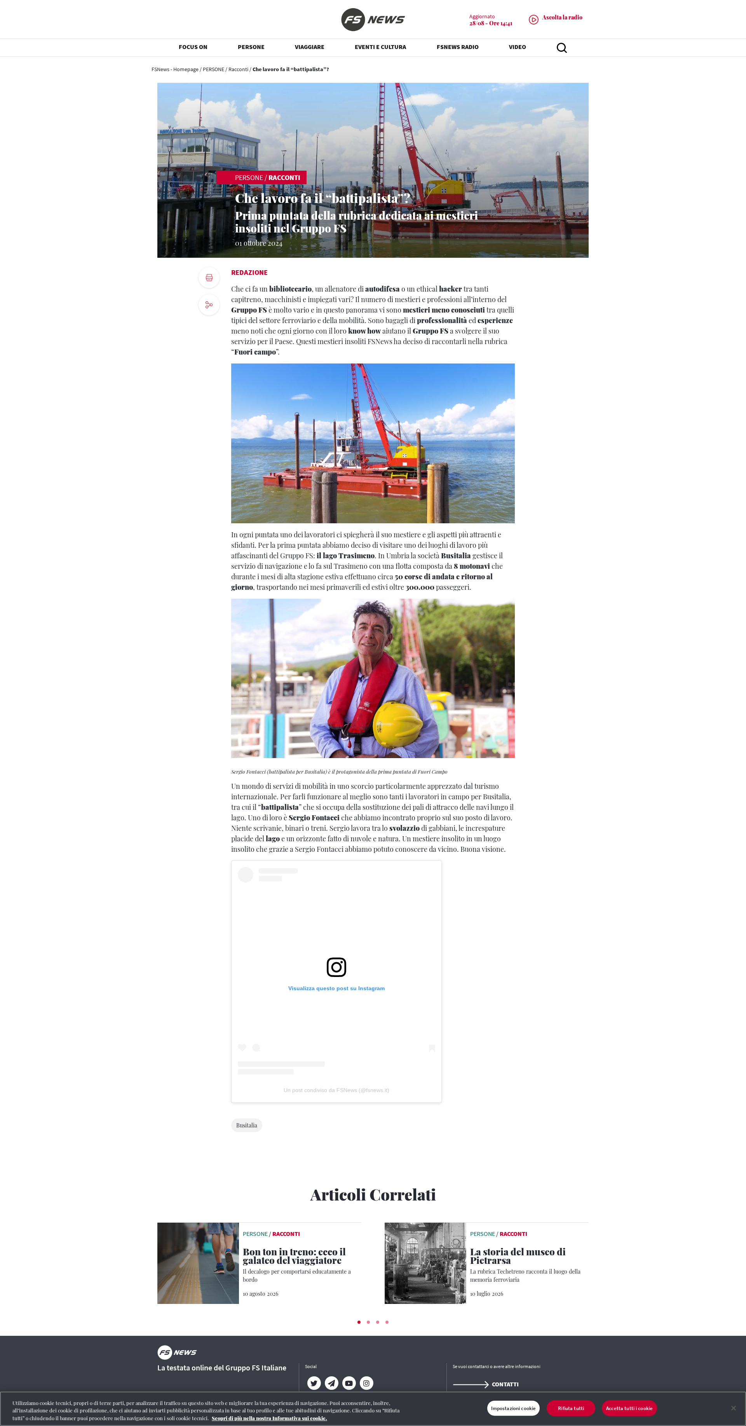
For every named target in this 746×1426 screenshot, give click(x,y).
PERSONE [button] (251, 47)
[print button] (209, 277)
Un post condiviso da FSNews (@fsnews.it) (336, 1090)
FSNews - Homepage (175, 69)
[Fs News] (373, 19)
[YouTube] (348, 1383)
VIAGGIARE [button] (309, 47)
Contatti (505, 1384)
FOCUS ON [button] (193, 47)
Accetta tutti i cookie (629, 1408)
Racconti (238, 69)
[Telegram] (331, 1383)
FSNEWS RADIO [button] (458, 47)
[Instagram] (366, 1383)
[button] (359, 1322)
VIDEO (517, 47)
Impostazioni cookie (513, 1408)
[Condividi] (209, 326)
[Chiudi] (733, 1408)
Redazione (249, 272)
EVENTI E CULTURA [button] (380, 47)
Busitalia (246, 1125)
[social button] (209, 304)
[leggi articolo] (198, 1262)
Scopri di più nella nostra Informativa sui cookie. (269, 1418)
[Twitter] (313, 1383)
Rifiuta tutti (571, 1408)
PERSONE (213, 69)
